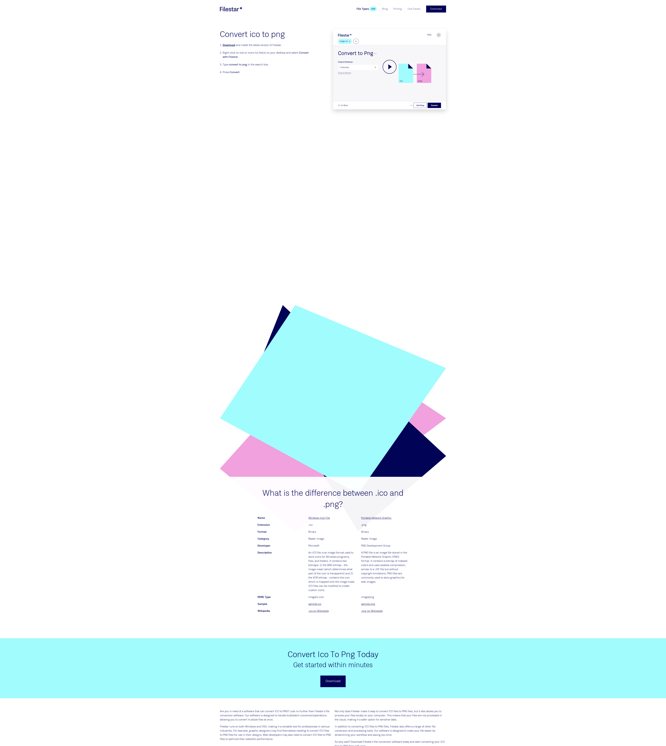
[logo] (231, 9)
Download (229, 45)
